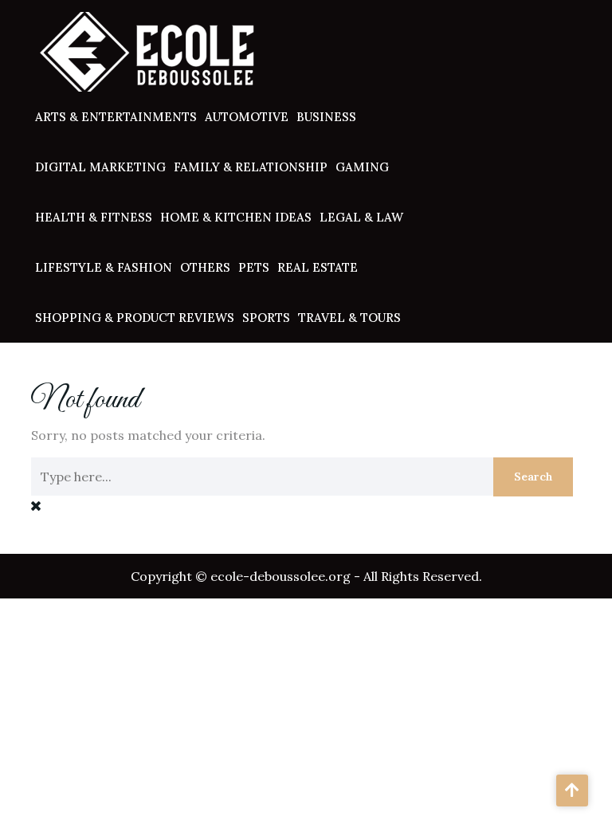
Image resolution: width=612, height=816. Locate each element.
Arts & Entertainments (116, 116)
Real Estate (317, 267)
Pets (253, 267)
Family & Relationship (251, 167)
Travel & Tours (349, 317)
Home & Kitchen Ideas (236, 217)
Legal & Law (361, 217)
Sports (266, 317)
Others (205, 267)
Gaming (362, 167)
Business (326, 116)
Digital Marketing (100, 167)
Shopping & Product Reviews (134, 317)
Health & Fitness (93, 217)
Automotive (246, 116)
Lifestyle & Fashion (103, 267)
